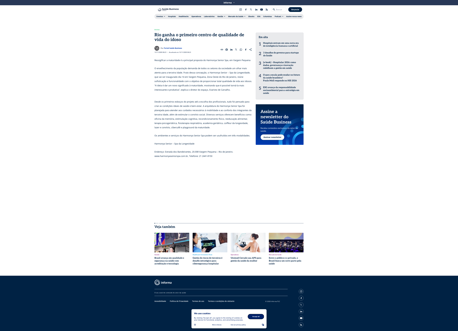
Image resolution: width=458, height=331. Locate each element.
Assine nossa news (294, 16)
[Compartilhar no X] (236, 49)
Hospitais (172, 16)
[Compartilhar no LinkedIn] (231, 49)
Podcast (278, 16)
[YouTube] (261, 9)
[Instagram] (240, 9)
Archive (157, 30)
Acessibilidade (160, 301)
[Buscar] (274, 9)
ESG (258, 16)
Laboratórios (209, 16)
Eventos (159, 16)
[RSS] (266, 9)
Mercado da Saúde (235, 16)
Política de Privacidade (179, 301)
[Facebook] (245, 9)
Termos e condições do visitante (221, 301)
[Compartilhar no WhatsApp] (241, 49)
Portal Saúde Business (173, 48)
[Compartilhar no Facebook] (245, 49)
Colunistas (267, 16)
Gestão (220, 16)
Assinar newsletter (272, 137)
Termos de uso (198, 301)
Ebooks (251, 16)
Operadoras (196, 16)
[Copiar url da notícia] (221, 49)
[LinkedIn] (256, 9)
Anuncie (295, 9)
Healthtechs (184, 16)
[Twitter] (251, 9)
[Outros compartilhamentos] (250, 49)
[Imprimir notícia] (226, 49)
